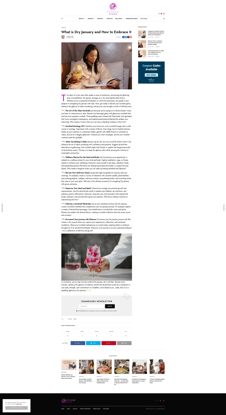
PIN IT (97, 257)
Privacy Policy (96, 408)
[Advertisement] (151, 114)
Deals (62, 408)
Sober (75, 319)
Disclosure (106, 408)
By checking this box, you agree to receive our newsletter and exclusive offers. (97, 310)
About (68, 408)
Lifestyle (63, 27)
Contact (75, 408)
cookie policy (18, 404)
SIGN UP (110, 306)
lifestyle (70, 319)
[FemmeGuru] (113, 9)
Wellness (63, 372)
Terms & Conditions (85, 408)
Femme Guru (71, 36)
